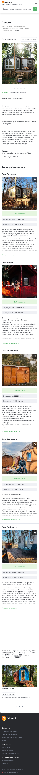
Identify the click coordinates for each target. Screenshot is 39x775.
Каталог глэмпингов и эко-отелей (13, 28)
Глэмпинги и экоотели (9, 731)
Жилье (27, 28)
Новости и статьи (8, 760)
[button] (12, 207)
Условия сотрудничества (10, 753)
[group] (19, 193)
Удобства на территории (18, 92)
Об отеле (5, 92)
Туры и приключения (9, 734)
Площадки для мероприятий (12, 737)
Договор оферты (8, 750)
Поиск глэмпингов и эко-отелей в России (13, 26)
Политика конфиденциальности (12, 769)
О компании (6, 747)
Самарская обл (7, 30)
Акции (4, 740)
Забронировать (19, 214)
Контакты (5, 763)
